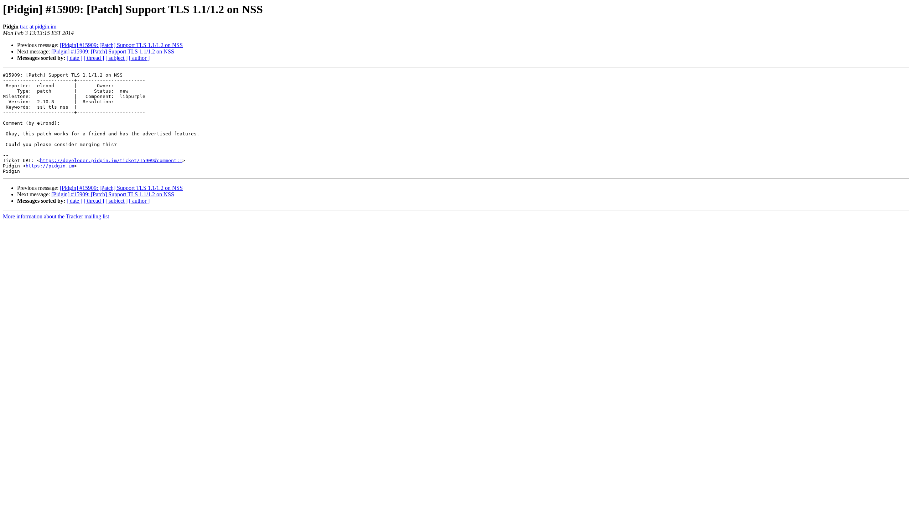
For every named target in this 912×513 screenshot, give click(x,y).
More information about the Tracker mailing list (56, 216)
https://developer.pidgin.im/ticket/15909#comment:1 (111, 160)
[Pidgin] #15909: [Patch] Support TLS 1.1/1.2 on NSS (121, 45)
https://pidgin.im (50, 166)
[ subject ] (116, 58)
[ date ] (74, 58)
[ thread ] (94, 58)
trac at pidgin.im (38, 27)
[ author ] (139, 58)
